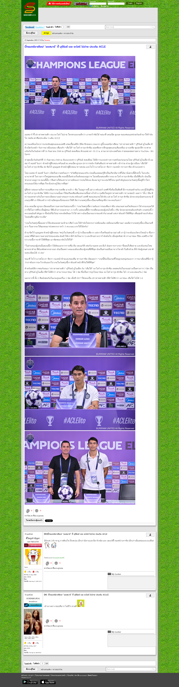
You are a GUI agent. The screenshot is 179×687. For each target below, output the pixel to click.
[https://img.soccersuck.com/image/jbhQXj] (80, 129)
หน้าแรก (24, 675)
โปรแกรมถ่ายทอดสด (42, 675)
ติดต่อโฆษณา (92, 675)
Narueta (47, 40)
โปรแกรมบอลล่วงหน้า (58, 675)
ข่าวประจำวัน (68, 33)
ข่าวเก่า (31, 675)
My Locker (116, 574)
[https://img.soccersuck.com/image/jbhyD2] (80, 355)
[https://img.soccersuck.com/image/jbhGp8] (80, 504)
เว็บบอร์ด (70, 675)
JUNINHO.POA (33, 598)
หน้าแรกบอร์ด (57, 33)
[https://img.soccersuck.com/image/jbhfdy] (80, 429)
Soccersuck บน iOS (58, 558)
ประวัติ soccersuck (81, 675)
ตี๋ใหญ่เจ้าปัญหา (33, 538)
